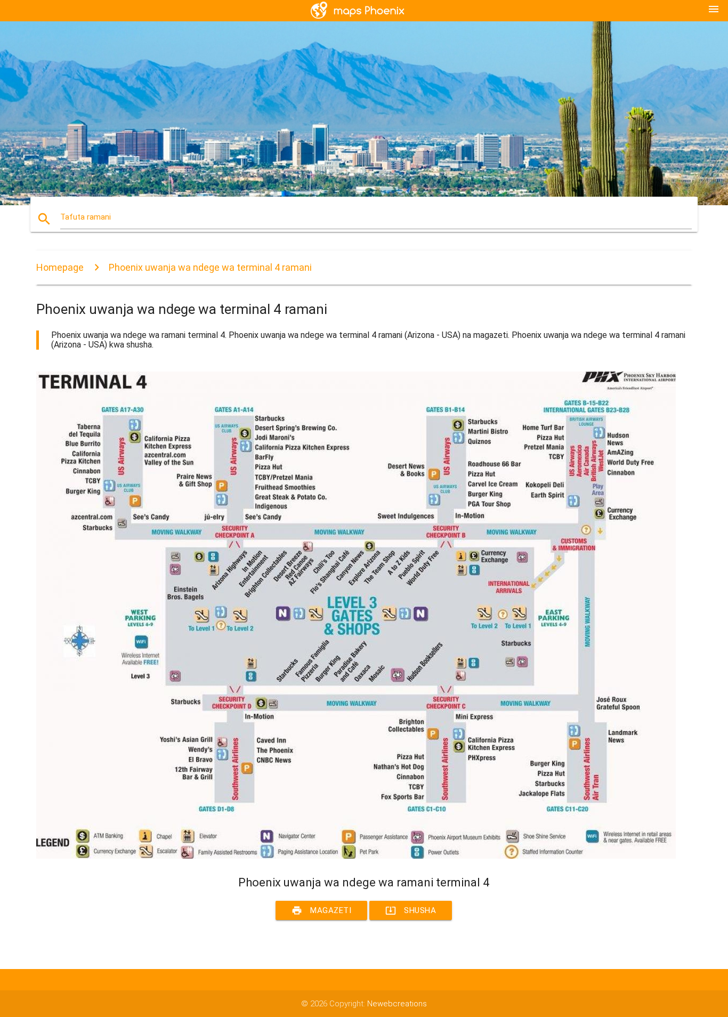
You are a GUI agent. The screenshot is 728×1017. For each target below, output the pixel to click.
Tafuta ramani (85, 217)
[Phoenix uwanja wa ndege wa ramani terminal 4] (356, 856)
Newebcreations (397, 1003)
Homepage (60, 267)
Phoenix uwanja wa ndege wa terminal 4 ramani (210, 267)
